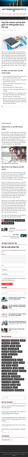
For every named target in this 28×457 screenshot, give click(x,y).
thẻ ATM (15, 362)
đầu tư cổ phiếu (19, 390)
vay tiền (4, 373)
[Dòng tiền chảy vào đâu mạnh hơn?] (4, 332)
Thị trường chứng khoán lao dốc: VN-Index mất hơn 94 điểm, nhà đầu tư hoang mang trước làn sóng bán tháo (13, 419)
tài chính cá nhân (6, 368)
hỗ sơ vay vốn (15, 343)
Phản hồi (3, 254)
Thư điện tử (4, 269)
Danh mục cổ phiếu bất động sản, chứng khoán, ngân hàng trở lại (17, 322)
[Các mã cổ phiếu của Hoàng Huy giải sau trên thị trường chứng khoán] (4, 308)
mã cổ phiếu (5, 351)
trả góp (9, 365)
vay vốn (13, 384)
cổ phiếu (22, 340)
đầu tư (15, 387)
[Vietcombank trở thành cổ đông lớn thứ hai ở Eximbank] (4, 317)
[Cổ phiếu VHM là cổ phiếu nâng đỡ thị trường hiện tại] (4, 300)
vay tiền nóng (6, 376)
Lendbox (12, 346)
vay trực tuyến (6, 382)
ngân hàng (13, 351)
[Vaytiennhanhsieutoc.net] (14, 5)
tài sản (15, 368)
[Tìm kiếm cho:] (14, 293)
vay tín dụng (5, 384)
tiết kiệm (21, 362)
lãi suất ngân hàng (13, 348)
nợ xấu (20, 351)
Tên (2, 265)
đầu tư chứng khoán (7, 390)
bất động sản (5, 340)
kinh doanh (5, 346)
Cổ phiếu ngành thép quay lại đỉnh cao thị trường (13, 425)
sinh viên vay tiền (6, 362)
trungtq (14, 30)
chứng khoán (14, 340)
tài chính (15, 365)
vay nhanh (15, 371)
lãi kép (18, 346)
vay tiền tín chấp (19, 379)
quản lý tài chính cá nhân (9, 359)
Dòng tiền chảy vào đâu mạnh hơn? (16, 329)
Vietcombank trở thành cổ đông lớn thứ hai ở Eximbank (17, 314)
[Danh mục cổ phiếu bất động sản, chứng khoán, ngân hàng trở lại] (4, 324)
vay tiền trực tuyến (8, 223)
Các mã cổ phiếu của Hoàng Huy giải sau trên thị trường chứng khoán (17, 306)
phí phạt (4, 354)
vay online (22, 371)
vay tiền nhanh (9, 220)
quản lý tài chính (6, 357)
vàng (18, 384)
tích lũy (21, 368)
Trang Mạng (4, 274)
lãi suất (4, 348)
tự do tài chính (6, 371)
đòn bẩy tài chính (6, 387)
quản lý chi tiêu (13, 354)
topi (3, 365)
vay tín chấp (15, 382)
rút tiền (20, 359)
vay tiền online (20, 220)
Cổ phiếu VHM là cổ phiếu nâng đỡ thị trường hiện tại (17, 298)
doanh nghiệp (5, 343)
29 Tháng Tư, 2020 (7, 30)
